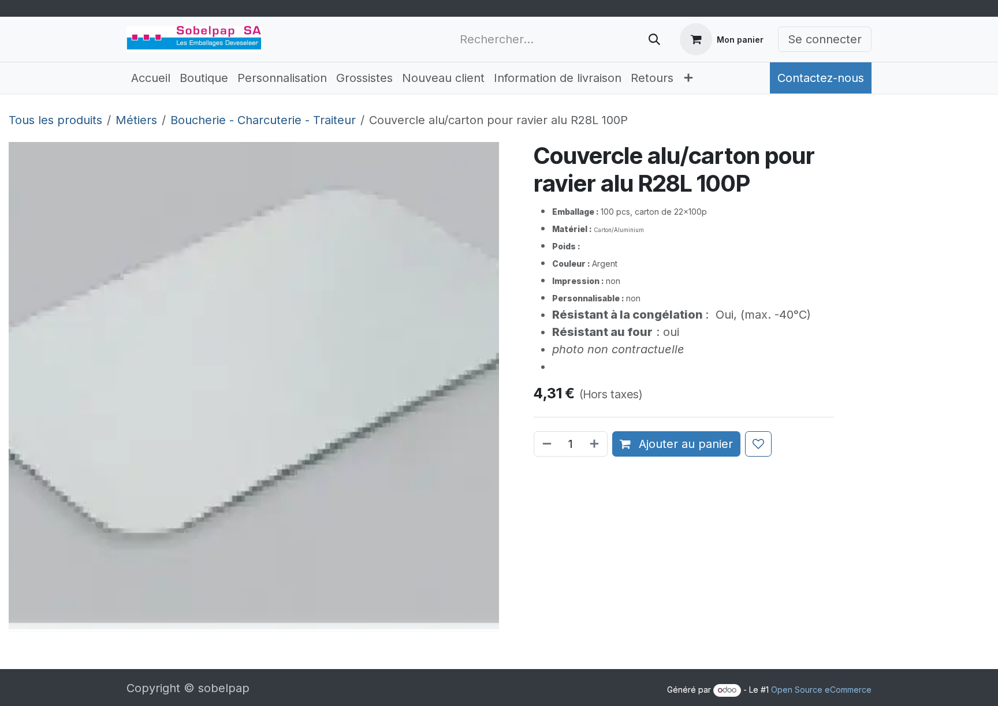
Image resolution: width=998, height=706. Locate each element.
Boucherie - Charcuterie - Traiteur (263, 120)
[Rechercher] (654, 39)
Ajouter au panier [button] (684, 444)
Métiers (136, 120)
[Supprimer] (545, 444)
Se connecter (825, 39)
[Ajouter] (595, 444)
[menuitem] (150, 78)
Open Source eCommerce (821, 689)
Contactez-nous (820, 78)
